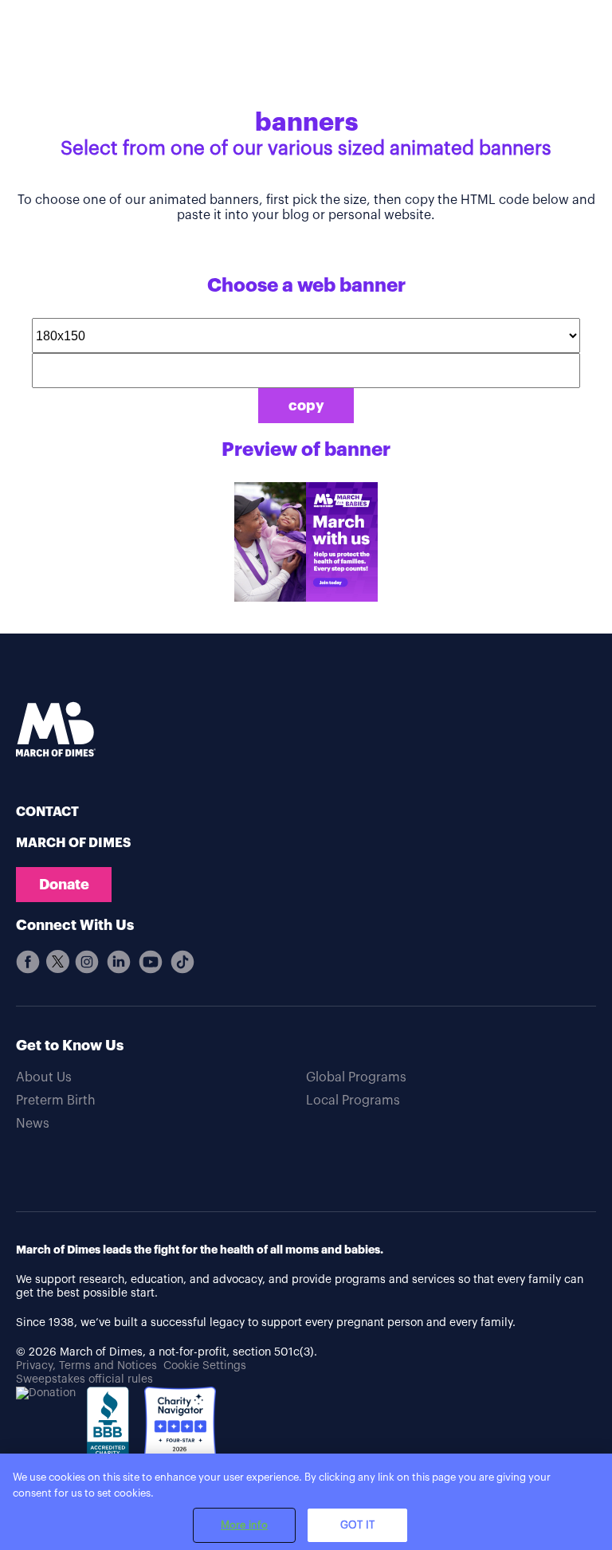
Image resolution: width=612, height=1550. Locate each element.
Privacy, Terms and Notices (86, 1365)
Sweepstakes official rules (84, 1379)
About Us (44, 1077)
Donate (64, 884)
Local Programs (353, 1100)
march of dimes (73, 843)
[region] (306, 1502)
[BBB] (110, 1432)
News (32, 1123)
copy (306, 405)
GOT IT (357, 1525)
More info (244, 1525)
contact (47, 812)
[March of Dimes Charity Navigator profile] (180, 1424)
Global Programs (356, 1077)
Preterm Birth (56, 1100)
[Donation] (46, 1393)
